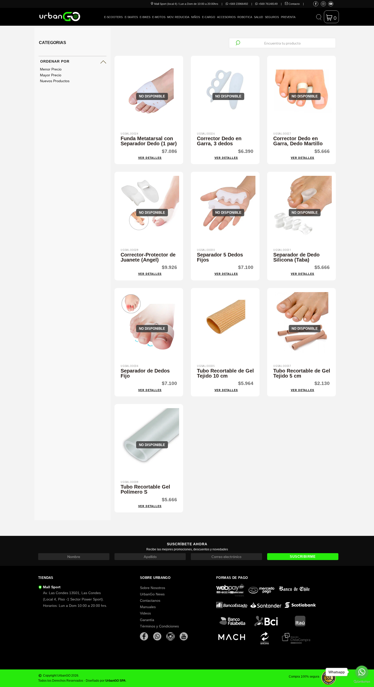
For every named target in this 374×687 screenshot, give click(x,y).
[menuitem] (113, 21)
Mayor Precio (50, 75)
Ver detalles (150, 158)
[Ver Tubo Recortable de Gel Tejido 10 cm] (225, 327)
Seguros (272, 17)
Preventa (288, 17)
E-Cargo (208, 17)
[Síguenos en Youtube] (331, 3)
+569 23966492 (238, 3)
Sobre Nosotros (152, 588)
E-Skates (131, 17)
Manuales (148, 607)
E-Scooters (113, 17)
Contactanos (150, 600)
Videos (145, 613)
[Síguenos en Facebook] (316, 3)
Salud (258, 17)
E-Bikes (145, 17)
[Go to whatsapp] (361, 672)
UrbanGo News (152, 594)
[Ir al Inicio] (59, 16)
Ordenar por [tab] (54, 61)
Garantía (147, 620)
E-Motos (158, 17)
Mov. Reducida (178, 17)
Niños (195, 17)
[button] (318, 16)
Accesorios (226, 17)
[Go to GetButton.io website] (362, 681)
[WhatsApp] (157, 636)
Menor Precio (51, 69)
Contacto (294, 3)
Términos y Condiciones (159, 626)
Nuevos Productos (54, 81)
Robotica (244, 17)
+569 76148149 (268, 3)
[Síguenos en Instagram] (323, 3)
